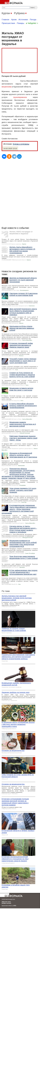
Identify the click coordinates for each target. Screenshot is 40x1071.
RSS (15, 905)
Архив (14, 19)
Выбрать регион (6, 903)
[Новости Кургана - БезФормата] (11, 2)
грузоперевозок (20, 97)
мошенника (7, 87)
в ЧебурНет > (32, 23)
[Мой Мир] (19, 156)
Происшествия (8, 23)
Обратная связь (6, 901)
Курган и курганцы (21, 144)
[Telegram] (14, 156)
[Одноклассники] (9, 156)
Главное (5, 19)
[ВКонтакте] (4, 156)
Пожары (20, 23)
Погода (33, 19)
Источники (23, 19)
